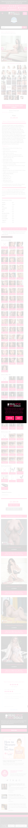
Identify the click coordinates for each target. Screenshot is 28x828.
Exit (19, 418)
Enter (10, 418)
